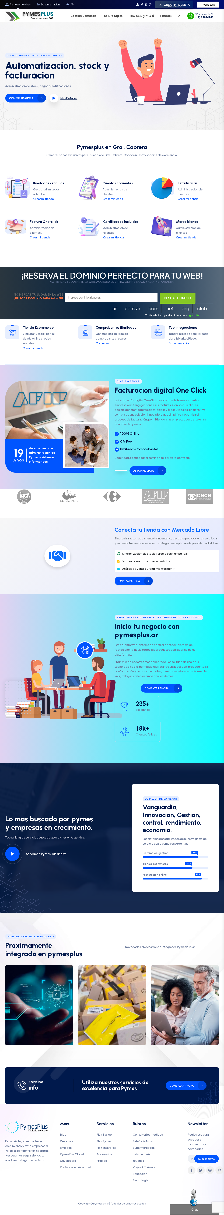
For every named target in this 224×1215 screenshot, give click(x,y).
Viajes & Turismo (144, 1167)
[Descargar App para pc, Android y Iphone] (137, 4)
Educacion (140, 1174)
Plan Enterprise (106, 1147)
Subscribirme (206, 1158)
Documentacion (50, 4)
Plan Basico (104, 1134)
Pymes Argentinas (20, 4)
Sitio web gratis (140, 16)
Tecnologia (140, 1180)
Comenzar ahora (21, 98)
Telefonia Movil (143, 1141)
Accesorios (104, 1154)
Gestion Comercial (84, 16)
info (33, 1087)
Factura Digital (113, 16)
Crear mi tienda (43, 199)
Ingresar (208, 4)
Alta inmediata (143, 470)
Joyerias (138, 1160)
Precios (101, 1160)
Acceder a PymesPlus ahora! (46, 854)
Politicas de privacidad (75, 1167)
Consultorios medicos (148, 1134)
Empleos (66, 1147)
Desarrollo (67, 1141)
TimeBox (166, 16)
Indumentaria (141, 1154)
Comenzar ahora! (157, 688)
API (72, 4)
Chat (194, 1209)
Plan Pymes (103, 1141)
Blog (63, 1134)
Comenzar (103, 343)
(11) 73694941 (204, 17)
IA (179, 16)
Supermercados (144, 1147)
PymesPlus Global (72, 1154)
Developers (68, 1160)
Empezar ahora (129, 581)
